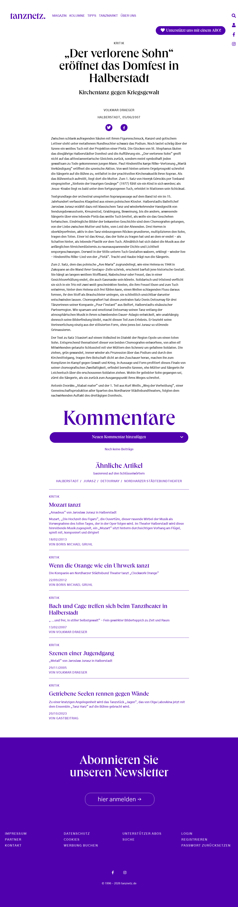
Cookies (72, 839)
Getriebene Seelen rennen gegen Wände (99, 694)
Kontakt (13, 845)
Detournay (110, 481)
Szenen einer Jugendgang (81, 654)
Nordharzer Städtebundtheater (153, 481)
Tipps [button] (91, 15)
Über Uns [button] (128, 15)
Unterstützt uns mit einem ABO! (193, 31)
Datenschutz (77, 833)
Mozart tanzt (64, 506)
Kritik (119, 43)
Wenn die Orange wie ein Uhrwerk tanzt (99, 566)
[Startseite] (29, 16)
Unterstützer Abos (142, 833)
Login (187, 833)
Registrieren (194, 839)
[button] (108, 127)
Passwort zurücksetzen (206, 845)
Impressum (16, 833)
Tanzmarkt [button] (108, 15)
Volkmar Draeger (119, 110)
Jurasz (89, 481)
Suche (128, 839)
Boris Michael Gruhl (74, 544)
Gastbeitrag (67, 718)
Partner (13, 839)
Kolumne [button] (77, 15)
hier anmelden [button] (120, 800)
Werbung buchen (81, 845)
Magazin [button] (59, 15)
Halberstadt (67, 481)
